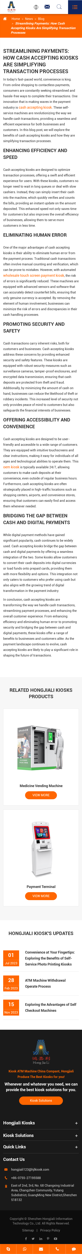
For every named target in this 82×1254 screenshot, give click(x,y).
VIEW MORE (41, 795)
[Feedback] (74, 1249)
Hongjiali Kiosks (19, 1122)
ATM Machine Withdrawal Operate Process (45, 983)
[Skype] (8, 1249)
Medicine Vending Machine (41, 786)
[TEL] (57, 1249)
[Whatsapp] (24, 1249)
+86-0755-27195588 (26, 1178)
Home (16, 19)
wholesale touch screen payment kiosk (33, 275)
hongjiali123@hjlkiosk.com (30, 1169)
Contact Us (14, 1159)
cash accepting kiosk (35, 107)
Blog (41, 19)
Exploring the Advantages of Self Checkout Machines (50, 1007)
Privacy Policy (50, 1230)
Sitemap (28, 1230)
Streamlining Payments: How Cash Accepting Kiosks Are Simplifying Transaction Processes (43, 28)
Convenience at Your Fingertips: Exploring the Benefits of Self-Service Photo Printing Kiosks (50, 958)
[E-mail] (41, 1249)
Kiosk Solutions (41, 1100)
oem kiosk (11, 467)
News (29, 19)
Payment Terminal (41, 887)
